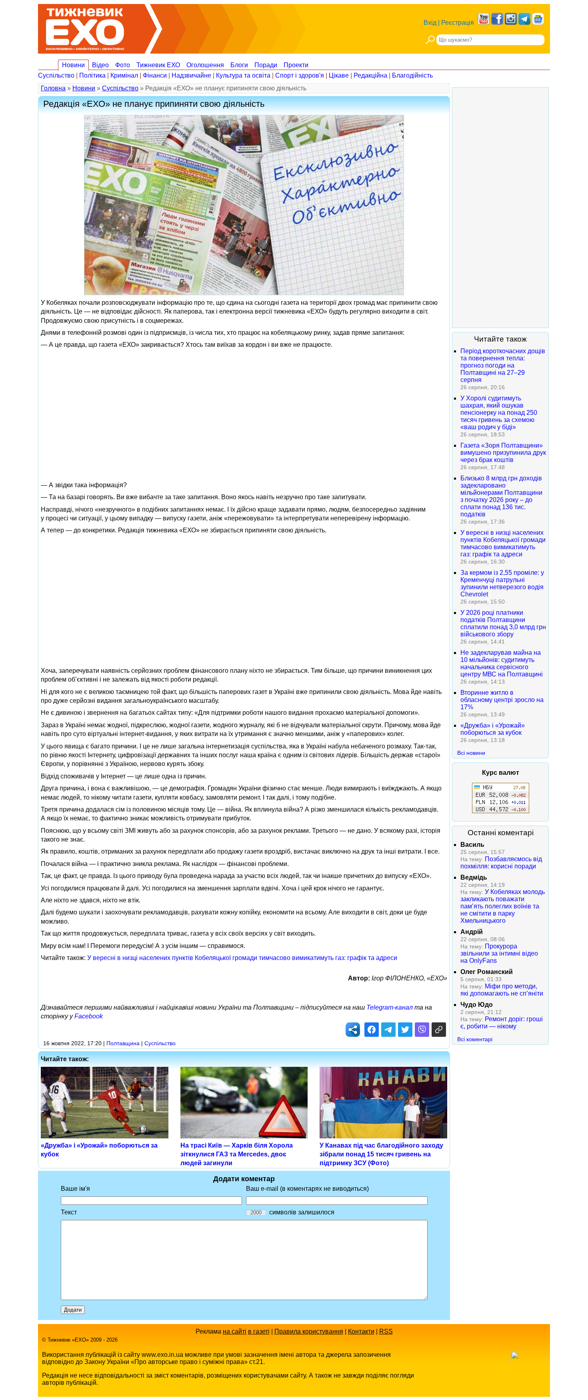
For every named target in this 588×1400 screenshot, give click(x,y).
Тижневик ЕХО (158, 65)
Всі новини (471, 753)
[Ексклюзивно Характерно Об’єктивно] (85, 27)
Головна (53, 88)
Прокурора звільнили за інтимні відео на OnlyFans (499, 953)
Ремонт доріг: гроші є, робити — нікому (501, 1023)
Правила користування (308, 1331)
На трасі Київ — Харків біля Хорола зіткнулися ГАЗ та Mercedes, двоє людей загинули (236, 1154)
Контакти (361, 1331)
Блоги (239, 65)
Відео (100, 65)
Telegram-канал (389, 1007)
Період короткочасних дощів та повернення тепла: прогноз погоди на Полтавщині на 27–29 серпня (502, 365)
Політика (92, 75)
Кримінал (124, 75)
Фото (122, 65)
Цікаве (339, 75)
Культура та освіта (243, 75)
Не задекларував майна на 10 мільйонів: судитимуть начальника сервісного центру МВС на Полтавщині (501, 663)
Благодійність (412, 75)
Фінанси (155, 75)
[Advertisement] (244, 409)
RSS (386, 1331)
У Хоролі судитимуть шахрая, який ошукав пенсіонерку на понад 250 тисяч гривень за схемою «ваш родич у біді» (498, 412)
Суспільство (56, 75)
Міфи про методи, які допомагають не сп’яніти (501, 990)
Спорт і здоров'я (299, 75)
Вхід (430, 22)
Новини (73, 65)
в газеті (259, 1331)
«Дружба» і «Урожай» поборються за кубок (492, 729)
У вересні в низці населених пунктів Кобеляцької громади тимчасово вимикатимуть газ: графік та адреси (242, 957)
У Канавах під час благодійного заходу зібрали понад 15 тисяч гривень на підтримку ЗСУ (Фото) (381, 1154)
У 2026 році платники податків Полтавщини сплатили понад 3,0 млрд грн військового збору (503, 623)
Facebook (88, 1016)
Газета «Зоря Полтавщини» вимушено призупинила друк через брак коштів (503, 452)
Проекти (296, 65)
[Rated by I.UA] (528, 1361)
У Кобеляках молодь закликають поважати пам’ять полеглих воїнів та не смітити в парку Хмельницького (502, 906)
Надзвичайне (191, 75)
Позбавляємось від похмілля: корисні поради (501, 863)
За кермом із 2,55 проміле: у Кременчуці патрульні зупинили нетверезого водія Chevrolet (502, 583)
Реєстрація (457, 22)
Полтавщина (123, 1043)
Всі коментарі (474, 1039)
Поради (265, 65)
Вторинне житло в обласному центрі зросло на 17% (502, 699)
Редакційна (370, 75)
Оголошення (205, 65)
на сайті (234, 1331)
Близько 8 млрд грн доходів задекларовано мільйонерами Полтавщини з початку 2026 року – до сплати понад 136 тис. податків (501, 496)
